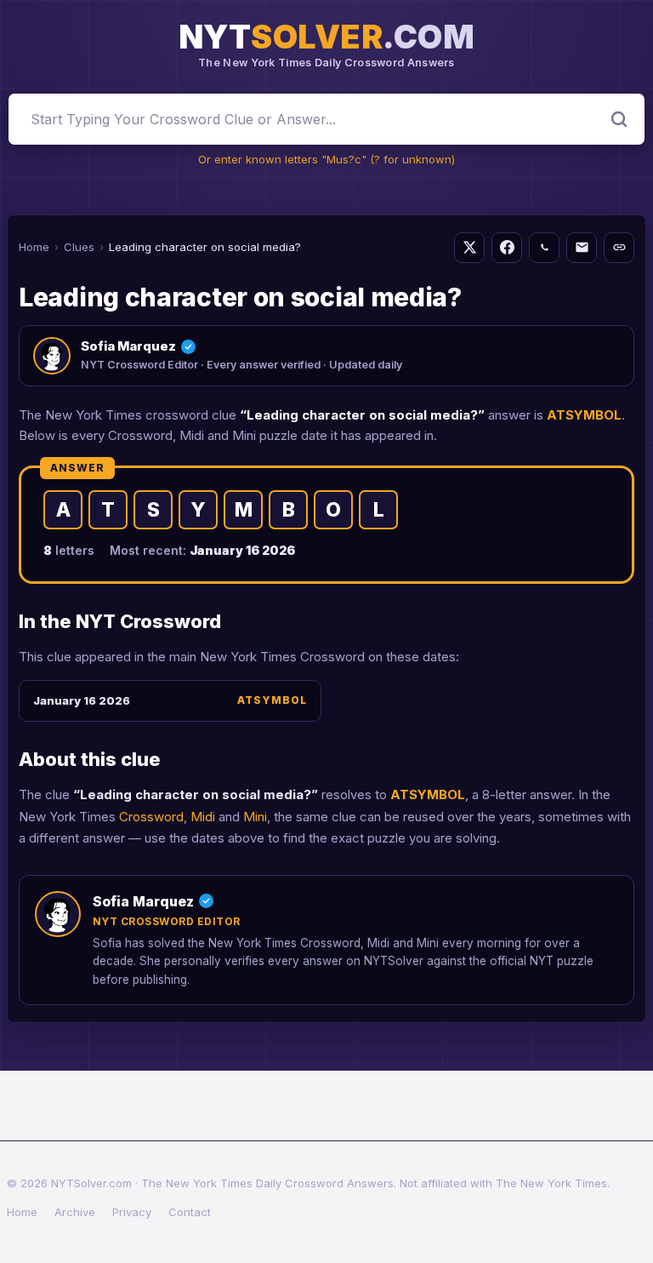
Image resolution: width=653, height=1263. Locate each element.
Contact (189, 1212)
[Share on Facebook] (506, 247)
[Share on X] (469, 247)
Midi (202, 817)
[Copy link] (619, 247)
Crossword (151, 817)
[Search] (619, 119)
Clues (79, 247)
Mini (255, 817)
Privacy (131, 1212)
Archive (74, 1212)
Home (34, 247)
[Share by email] (581, 247)
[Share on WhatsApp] (544, 247)
